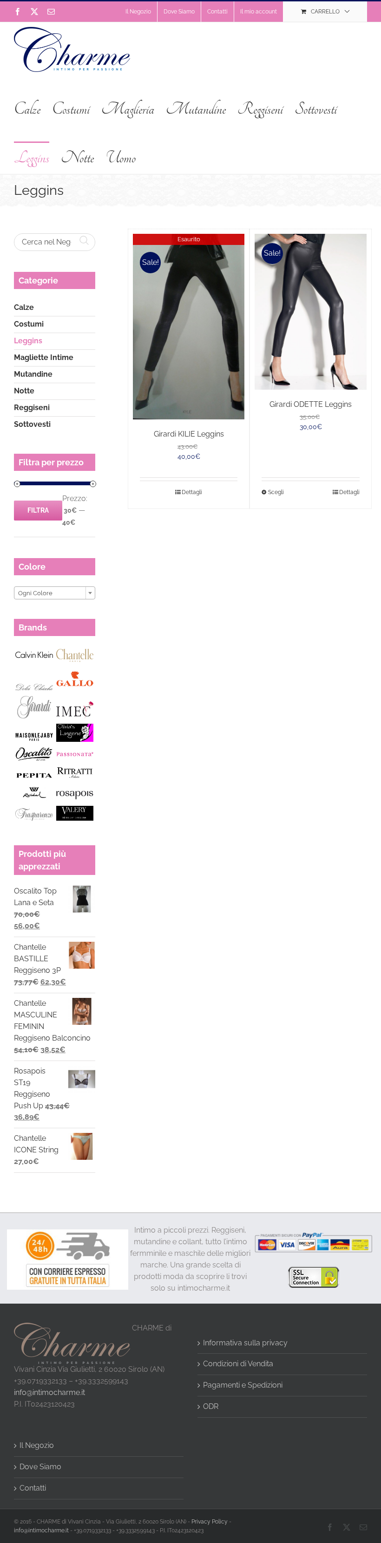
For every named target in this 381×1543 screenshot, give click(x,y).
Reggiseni (32, 407)
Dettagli (192, 492)
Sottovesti (32, 424)
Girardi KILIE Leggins (189, 434)
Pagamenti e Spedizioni (242, 1385)
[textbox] (54, 593)
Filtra (38, 510)
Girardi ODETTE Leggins (310, 404)
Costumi (29, 324)
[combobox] (54, 592)
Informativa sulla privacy (245, 1342)
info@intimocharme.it (49, 1392)
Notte (24, 390)
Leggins (28, 340)
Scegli (276, 492)
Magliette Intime (43, 357)
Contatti (33, 1488)
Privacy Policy (209, 1521)
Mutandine (33, 374)
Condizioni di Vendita (238, 1363)
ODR (210, 1406)
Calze (24, 307)
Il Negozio (37, 1445)
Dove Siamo (40, 1466)
